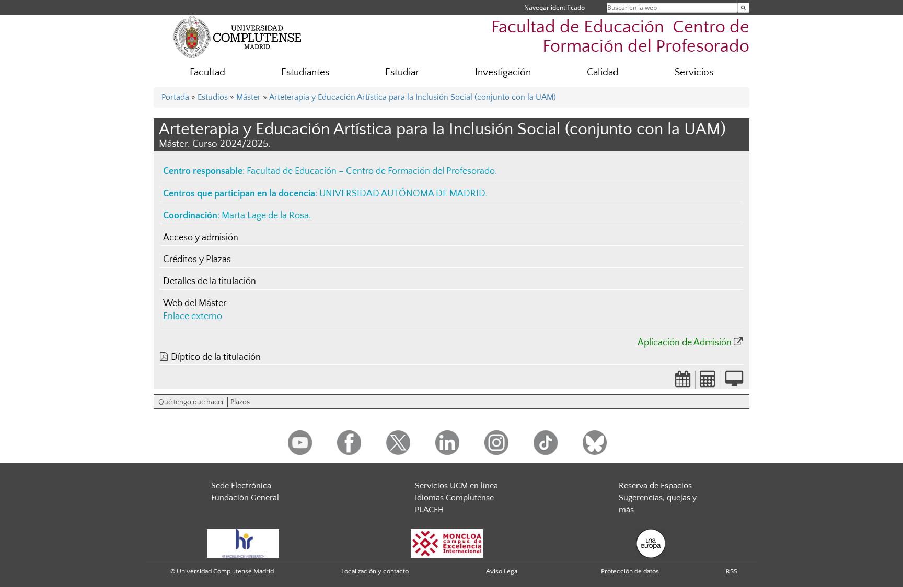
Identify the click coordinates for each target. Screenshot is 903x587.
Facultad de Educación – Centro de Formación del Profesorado (371, 171)
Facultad (207, 72)
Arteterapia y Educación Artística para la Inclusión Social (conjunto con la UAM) (412, 97)
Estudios (213, 97)
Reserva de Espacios (655, 485)
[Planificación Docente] (683, 382)
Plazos (240, 402)
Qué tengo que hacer (191, 402)
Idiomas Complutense (454, 497)
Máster (248, 97)
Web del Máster (194, 303)
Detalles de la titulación (209, 281)
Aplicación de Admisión (685, 342)
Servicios (694, 72)
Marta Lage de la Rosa (265, 215)
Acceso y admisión (200, 237)
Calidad (603, 72)
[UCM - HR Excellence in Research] (243, 543)
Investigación (503, 72)
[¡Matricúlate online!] (734, 382)
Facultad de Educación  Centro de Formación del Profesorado (620, 37)
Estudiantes (305, 72)
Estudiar (402, 72)
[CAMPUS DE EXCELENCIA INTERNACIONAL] (447, 543)
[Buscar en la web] (743, 8)
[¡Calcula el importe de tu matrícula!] (708, 382)
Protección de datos (630, 571)
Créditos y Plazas (197, 259)
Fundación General (245, 497)
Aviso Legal (502, 571)
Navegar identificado (554, 7)
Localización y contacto (375, 571)
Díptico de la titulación (216, 357)
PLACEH (429, 509)
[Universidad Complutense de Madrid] (237, 36)
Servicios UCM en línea (456, 485)
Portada (175, 97)
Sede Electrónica (241, 485)
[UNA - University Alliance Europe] (650, 543)
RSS (731, 571)
